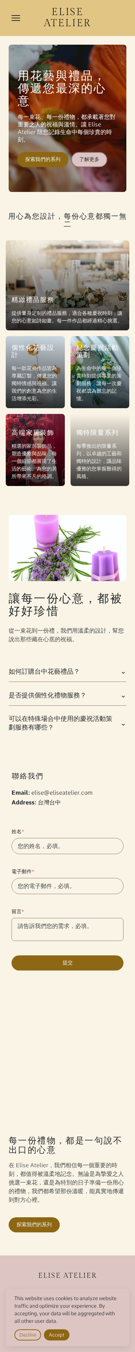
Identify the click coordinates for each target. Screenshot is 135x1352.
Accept (56, 1335)
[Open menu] (16, 18)
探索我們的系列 (42, 159)
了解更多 (89, 159)
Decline (27, 1335)
